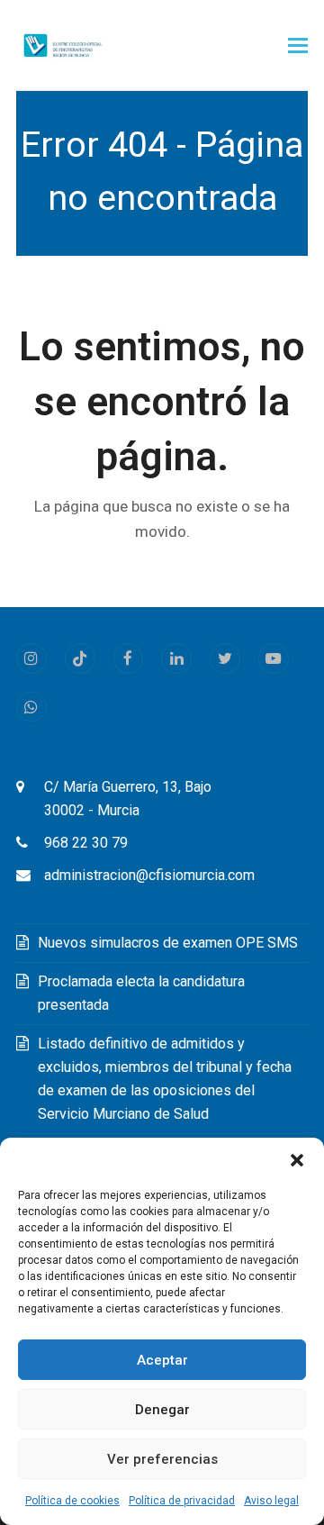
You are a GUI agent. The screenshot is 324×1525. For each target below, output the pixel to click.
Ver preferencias (162, 1459)
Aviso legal (271, 1500)
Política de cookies (72, 1500)
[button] (297, 1160)
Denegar (162, 1410)
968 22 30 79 (86, 842)
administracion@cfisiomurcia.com (149, 875)
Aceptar (162, 1360)
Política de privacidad (182, 1500)
